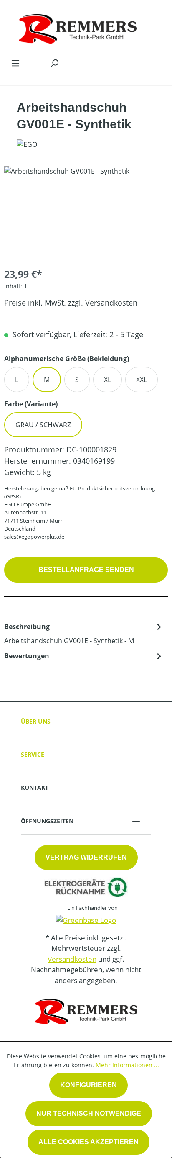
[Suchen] (54, 62)
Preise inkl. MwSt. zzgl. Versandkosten (70, 303)
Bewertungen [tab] (26, 655)
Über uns (36, 721)
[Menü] (15, 62)
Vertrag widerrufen (86, 857)
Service (32, 754)
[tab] (84, 633)
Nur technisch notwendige (88, 1113)
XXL (141, 379)
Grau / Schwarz (43, 424)
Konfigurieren (88, 1085)
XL (107, 379)
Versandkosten (72, 959)
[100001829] (86, 213)
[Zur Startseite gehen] (77, 27)
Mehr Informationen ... (127, 1065)
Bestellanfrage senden (86, 569)
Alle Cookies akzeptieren (88, 1141)
